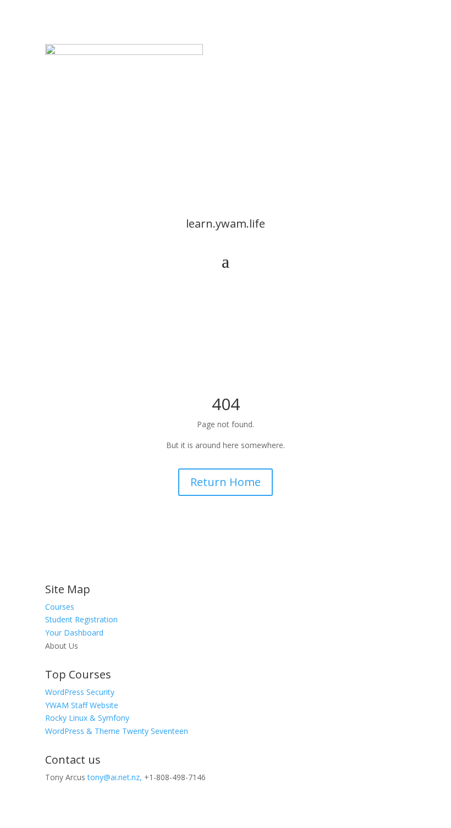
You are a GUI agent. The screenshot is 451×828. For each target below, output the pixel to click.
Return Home (225, 481)
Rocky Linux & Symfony (87, 718)
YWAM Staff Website (81, 705)
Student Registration (81, 619)
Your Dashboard (74, 632)
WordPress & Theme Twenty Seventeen (116, 731)
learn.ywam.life (225, 223)
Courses (59, 606)
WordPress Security (79, 692)
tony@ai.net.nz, (114, 777)
